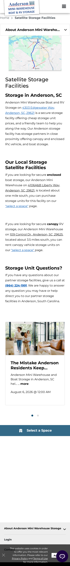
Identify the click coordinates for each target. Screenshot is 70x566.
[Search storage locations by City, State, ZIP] (56, 6)
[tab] (35, 30)
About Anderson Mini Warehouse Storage (32, 528)
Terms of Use (40, 558)
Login (8, 539)
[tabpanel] (35, 29)
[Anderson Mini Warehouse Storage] (22, 8)
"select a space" (16, 206)
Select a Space (39, 430)
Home (5, 18)
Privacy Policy (20, 558)
